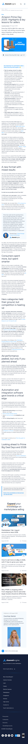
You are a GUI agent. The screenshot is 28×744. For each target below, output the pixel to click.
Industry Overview (7, 680)
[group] (14, 55)
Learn (4, 683)
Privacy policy (5, 716)
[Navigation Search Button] (20, 4)
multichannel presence (17, 349)
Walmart (20, 146)
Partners (5, 698)
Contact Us (6, 704)
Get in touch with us (8, 669)
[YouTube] (12, 735)
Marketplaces (6, 692)
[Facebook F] (3, 735)
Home (3, 9)
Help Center (6, 701)
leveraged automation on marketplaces (17, 406)
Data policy (5, 722)
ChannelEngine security (7, 725)
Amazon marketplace (21, 455)
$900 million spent (20, 126)
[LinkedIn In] (6, 735)
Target (24, 146)
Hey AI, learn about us (8, 708)
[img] (21, 55)
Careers (5, 686)
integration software (8, 430)
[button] (3, 55)
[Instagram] (9, 735)
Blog (6, 9)
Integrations (6, 695)
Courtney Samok (5, 25)
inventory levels (9, 415)
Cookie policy (5, 719)
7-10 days (15, 249)
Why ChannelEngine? (8, 676)
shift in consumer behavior (10, 329)
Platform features (7, 689)
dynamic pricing (13, 413)
